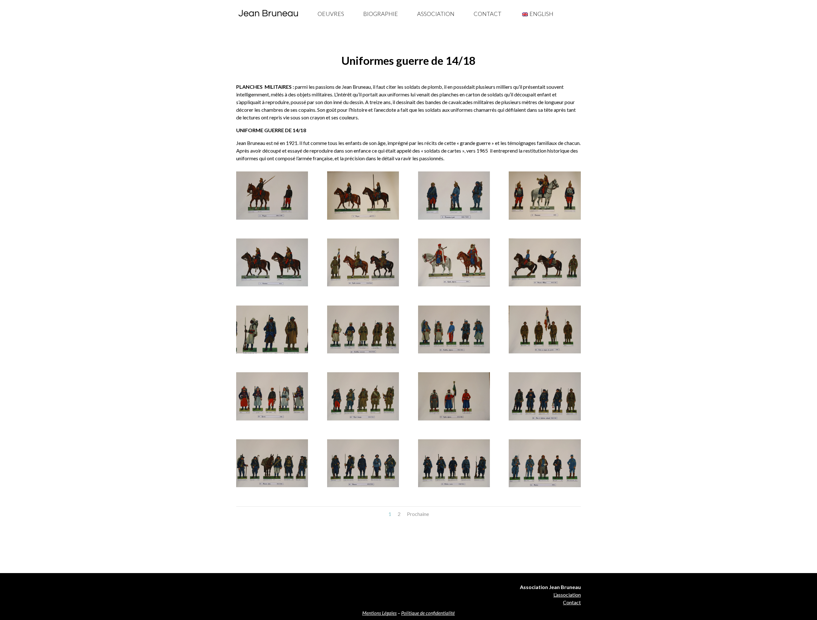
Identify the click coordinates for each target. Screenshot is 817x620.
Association (435, 13)
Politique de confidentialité (428, 613)
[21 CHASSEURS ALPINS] (272, 487)
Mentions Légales (379, 613)
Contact (487, 13)
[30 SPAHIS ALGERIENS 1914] (454, 286)
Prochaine (418, 514)
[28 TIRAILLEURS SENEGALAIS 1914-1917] (272, 353)
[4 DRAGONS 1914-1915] (363, 219)
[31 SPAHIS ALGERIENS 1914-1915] (454, 420)
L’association (567, 595)
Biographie (380, 13)
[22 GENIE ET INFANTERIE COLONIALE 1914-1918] (545, 420)
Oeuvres (331, 13)
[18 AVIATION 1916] (545, 487)
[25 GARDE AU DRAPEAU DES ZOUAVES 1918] (545, 353)
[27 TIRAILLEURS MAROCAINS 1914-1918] (363, 353)
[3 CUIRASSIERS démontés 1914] (454, 219)
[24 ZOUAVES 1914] (272, 420)
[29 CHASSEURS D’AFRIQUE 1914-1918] (545, 286)
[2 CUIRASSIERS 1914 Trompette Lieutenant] (545, 219)
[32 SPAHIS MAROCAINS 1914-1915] (363, 286)
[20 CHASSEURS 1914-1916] (363, 487)
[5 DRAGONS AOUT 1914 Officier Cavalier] (272, 219)
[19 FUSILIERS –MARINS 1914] (454, 487)
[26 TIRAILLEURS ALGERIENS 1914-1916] (454, 353)
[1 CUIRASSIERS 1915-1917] (272, 286)
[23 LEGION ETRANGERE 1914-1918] (363, 420)
